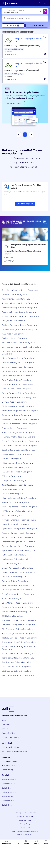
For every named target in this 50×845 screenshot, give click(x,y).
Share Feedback (8, 765)
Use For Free (14, 103)
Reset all (18, 167)
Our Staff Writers (9, 733)
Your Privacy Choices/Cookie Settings (25, 831)
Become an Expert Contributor (14, 751)
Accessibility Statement (25, 816)
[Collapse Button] (45, 54)
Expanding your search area (27, 158)
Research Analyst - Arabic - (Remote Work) (21, 70)
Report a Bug (7, 770)
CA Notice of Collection (25, 835)
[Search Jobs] (45, 11)
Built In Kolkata (8, 796)
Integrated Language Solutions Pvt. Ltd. (28, 246)
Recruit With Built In (10, 747)
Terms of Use (25, 827)
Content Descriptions (10, 737)
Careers (5, 729)
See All (45, 222)
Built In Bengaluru (9, 779)
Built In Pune (7, 805)
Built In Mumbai (8, 801)
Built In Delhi (7, 788)
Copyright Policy (25, 820)
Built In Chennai (8, 784)
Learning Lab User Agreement (25, 813)
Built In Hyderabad (9, 792)
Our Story (6, 725)
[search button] (39, 3)
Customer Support (9, 761)
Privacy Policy (25, 824)
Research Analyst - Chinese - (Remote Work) (22, 45)
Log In (45, 3)
